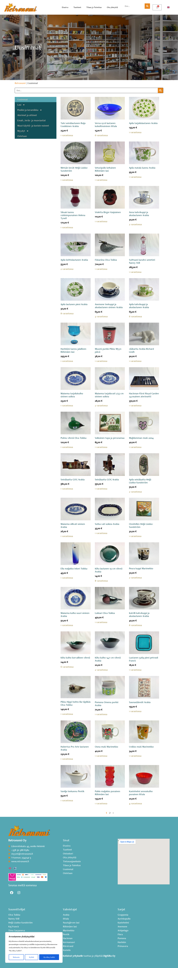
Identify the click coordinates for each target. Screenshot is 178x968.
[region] (34, 947)
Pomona (122, 938)
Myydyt (21, 130)
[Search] (147, 6)
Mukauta (16, 957)
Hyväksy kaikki (49, 957)
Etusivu (65, 7)
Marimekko (68, 930)
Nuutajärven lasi (71, 922)
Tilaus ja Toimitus (94, 7)
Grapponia (123, 914)
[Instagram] (19, 892)
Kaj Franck (13, 926)
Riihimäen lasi (70, 926)
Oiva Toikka (14, 914)
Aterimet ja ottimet (27, 115)
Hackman (67, 938)
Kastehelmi (123, 922)
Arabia (66, 914)
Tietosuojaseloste (72, 861)
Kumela (66, 950)
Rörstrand (68, 946)
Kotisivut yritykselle (73, 955)
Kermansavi (69, 942)
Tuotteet (77, 7)
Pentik (66, 934)
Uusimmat (22, 99)
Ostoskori (68, 853)
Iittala (66, 918)
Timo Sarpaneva (16, 930)
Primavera (123, 946)
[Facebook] (11, 892)
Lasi (19, 104)
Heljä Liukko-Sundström (20, 922)
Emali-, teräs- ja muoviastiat (31, 120)
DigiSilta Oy (109, 955)
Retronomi (20, 83)
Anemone (122, 926)
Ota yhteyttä (112, 7)
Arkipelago (123, 930)
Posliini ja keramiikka (27, 110)
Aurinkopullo (124, 918)
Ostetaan (22, 136)
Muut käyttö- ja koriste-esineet (33, 125)
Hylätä (31, 957)
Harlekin (122, 942)
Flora (120, 934)
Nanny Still (13, 918)
